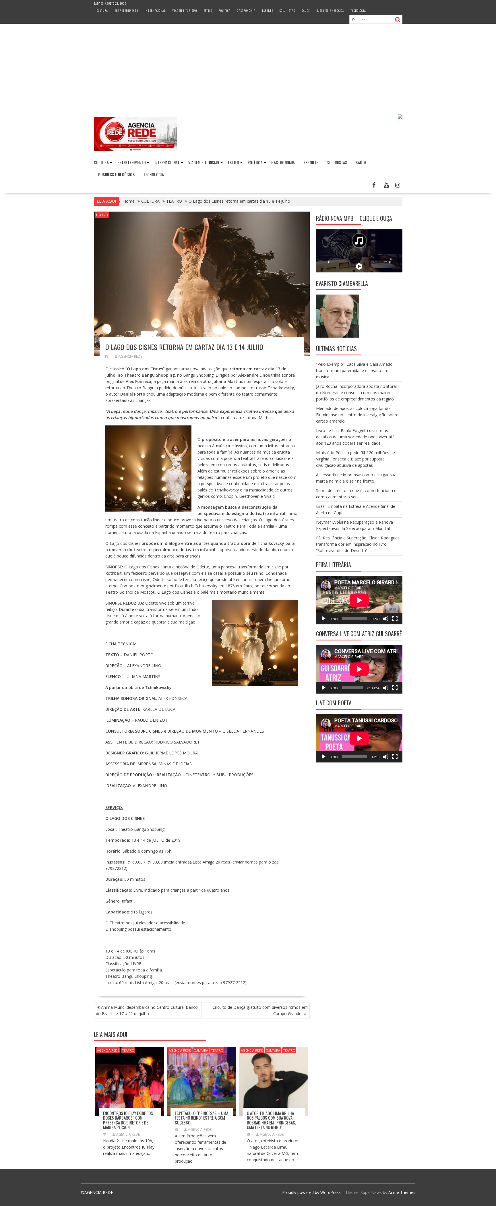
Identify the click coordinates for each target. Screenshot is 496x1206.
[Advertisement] (248, 67)
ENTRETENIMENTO (126, 10)
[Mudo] (386, 619)
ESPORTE (267, 10)
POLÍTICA (224, 10)
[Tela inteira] (395, 619)
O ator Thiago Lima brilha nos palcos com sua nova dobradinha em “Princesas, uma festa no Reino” (271, 1120)
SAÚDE (306, 10)
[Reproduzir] (323, 619)
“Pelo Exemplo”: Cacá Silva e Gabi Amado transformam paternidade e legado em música (354, 370)
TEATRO (102, 215)
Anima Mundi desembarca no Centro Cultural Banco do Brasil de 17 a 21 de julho (147, 1010)
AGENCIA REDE (130, 356)
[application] (359, 600)
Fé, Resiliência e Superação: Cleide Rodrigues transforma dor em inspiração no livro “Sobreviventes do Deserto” (358, 544)
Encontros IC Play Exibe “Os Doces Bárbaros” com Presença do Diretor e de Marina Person (128, 1120)
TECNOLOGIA (358, 10)
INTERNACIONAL (155, 10)
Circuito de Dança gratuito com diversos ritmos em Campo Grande (260, 1010)
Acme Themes (401, 1192)
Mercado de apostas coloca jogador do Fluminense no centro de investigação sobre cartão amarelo (357, 415)
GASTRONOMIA (246, 10)
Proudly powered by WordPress (311, 1192)
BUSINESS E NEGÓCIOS (330, 10)
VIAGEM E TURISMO (184, 10)
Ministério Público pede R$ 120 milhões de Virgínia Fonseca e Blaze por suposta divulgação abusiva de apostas (355, 459)
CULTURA (102, 10)
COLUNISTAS (287, 10)
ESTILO (208, 10)
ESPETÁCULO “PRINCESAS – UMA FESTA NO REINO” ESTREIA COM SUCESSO (201, 1118)
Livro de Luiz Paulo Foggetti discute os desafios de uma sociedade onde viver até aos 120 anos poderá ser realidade (355, 437)
